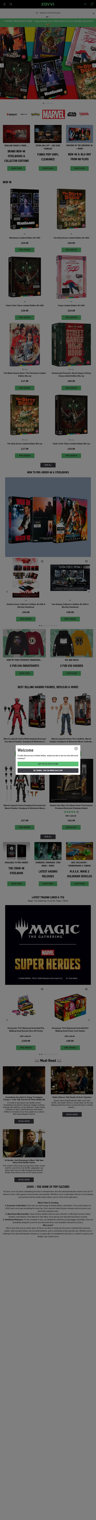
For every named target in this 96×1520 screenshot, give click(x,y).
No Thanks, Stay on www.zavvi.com (48, 770)
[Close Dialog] (76, 748)
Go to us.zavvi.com (48, 764)
